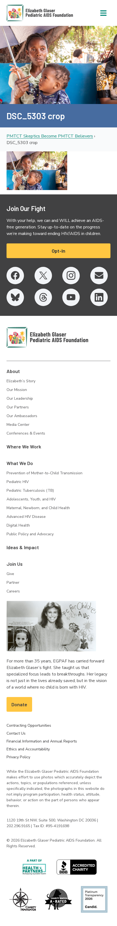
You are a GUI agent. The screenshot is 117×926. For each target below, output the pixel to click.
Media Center (18, 424)
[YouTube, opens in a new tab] (71, 297)
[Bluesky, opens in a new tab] (15, 297)
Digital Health (18, 525)
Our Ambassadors (22, 415)
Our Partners (18, 407)
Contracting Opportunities (29, 725)
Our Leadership (20, 398)
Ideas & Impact (23, 547)
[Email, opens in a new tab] (99, 275)
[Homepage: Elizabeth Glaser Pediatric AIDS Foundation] (26, 13)
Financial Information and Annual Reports (42, 741)
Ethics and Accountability (28, 749)
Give (10, 573)
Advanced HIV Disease (26, 516)
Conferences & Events (26, 433)
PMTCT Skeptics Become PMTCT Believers (50, 136)
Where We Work (24, 447)
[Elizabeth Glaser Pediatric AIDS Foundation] (47, 337)
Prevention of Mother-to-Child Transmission (44, 473)
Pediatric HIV (18, 481)
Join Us (15, 564)
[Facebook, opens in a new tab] (15, 275)
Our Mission (17, 389)
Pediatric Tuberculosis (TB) (30, 490)
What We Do (20, 463)
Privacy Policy (18, 757)
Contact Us (16, 733)
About (13, 371)
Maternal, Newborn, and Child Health (38, 508)
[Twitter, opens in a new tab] (43, 275)
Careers (13, 591)
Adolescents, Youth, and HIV (31, 499)
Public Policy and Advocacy (30, 534)
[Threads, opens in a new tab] (43, 297)
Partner (13, 582)
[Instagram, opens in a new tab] (71, 275)
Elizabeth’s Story (21, 381)
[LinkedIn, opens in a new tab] (99, 297)
